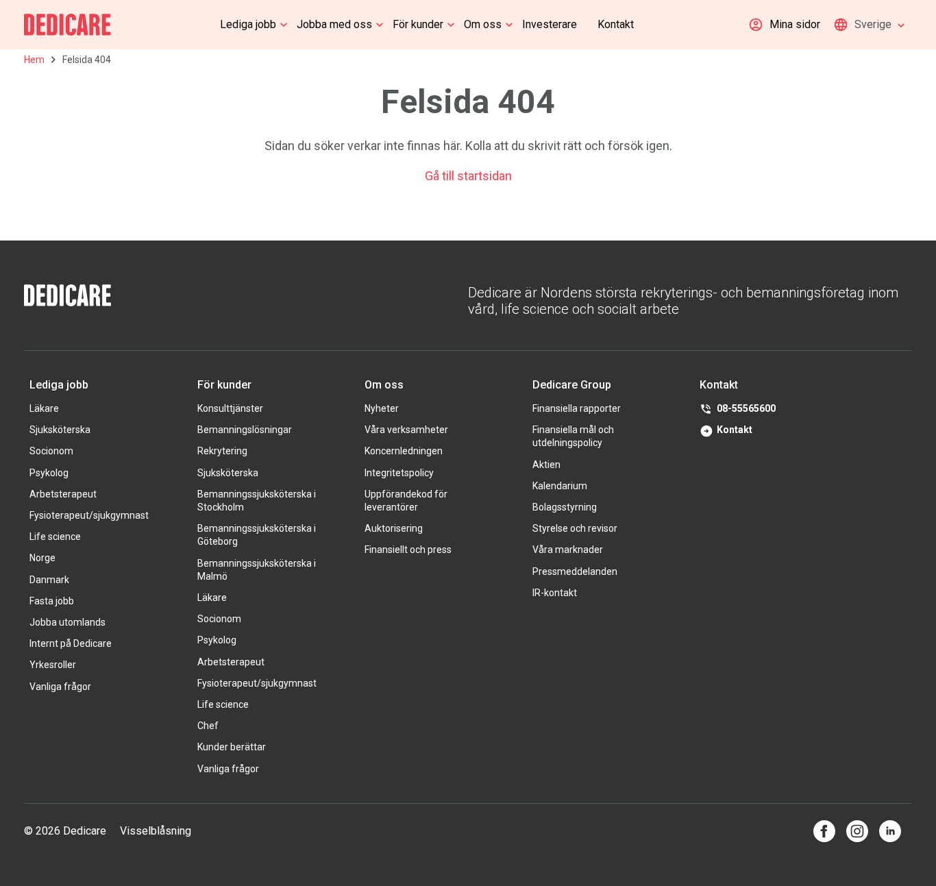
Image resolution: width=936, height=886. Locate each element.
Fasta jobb (51, 600)
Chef (208, 725)
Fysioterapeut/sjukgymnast (89, 515)
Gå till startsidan (468, 176)
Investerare (549, 24)
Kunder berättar (231, 746)
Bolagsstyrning (564, 507)
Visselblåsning (155, 830)
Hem (34, 59)
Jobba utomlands (67, 622)
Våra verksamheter (406, 429)
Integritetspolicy (399, 472)
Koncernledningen (404, 450)
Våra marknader (567, 549)
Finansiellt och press (408, 549)
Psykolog (49, 472)
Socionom (51, 450)
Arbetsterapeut (63, 494)
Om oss (483, 24)
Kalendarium (559, 485)
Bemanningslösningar (244, 429)
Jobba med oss (334, 24)
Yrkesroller (52, 664)
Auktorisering (394, 528)
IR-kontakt (554, 592)
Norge (42, 557)
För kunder (418, 24)
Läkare (44, 408)
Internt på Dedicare (70, 643)
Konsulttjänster (230, 408)
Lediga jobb (248, 24)
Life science (55, 536)
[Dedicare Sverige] (67, 25)
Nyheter (382, 408)
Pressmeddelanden (574, 571)
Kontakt (616, 24)
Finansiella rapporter (576, 408)
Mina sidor (794, 24)
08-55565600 (746, 408)
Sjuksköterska (59, 429)
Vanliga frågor (60, 686)
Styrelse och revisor (574, 528)
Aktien (546, 464)
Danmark (49, 579)
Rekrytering (222, 450)
